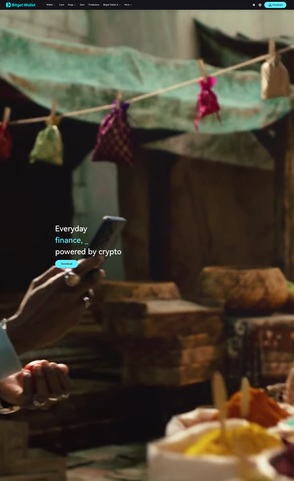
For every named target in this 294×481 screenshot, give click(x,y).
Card (61, 5)
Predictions (94, 5)
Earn (82, 5)
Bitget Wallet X (110, 5)
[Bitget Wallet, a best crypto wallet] (24, 5)
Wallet (49, 5)
